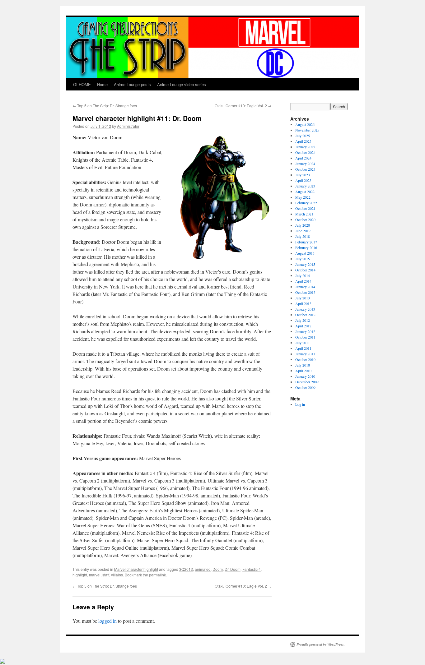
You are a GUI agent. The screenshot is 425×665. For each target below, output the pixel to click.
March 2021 (304, 213)
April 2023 (303, 180)
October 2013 (305, 292)
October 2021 (305, 208)
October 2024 (305, 152)
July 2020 (302, 225)
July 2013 (302, 297)
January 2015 (305, 264)
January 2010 (305, 376)
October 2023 (305, 169)
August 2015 (305, 253)
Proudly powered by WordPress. (321, 644)
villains (117, 574)
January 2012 (305, 331)
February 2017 (306, 241)
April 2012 (303, 325)
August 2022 (305, 191)
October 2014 (305, 269)
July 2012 (302, 320)
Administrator (128, 126)
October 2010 (305, 359)
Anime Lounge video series (181, 84)
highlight (79, 574)
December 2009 (307, 381)
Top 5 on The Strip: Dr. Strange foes (104, 105)
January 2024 (305, 163)
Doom (218, 569)
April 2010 (303, 370)
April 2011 (303, 348)
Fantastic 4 (251, 569)
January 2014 (305, 286)
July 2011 (302, 342)
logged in (107, 620)
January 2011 (305, 353)
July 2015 (302, 258)
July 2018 (302, 236)
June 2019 (303, 230)
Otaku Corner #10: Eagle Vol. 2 (243, 105)
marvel (94, 574)
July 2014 (302, 275)
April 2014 (303, 281)
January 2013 (305, 309)
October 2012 (305, 314)
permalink (157, 574)
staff (105, 574)
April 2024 (303, 157)
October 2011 (305, 337)
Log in (300, 404)
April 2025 (303, 141)
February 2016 (306, 247)
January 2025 (305, 146)
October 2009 (305, 387)
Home (102, 84)
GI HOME (82, 84)
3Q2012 (186, 569)
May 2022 (303, 197)
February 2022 (306, 202)
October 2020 (305, 219)
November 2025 (307, 129)
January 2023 (305, 185)
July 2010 (302, 365)
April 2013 (303, 303)
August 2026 (305, 124)
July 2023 (302, 174)
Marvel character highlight (136, 569)
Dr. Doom (233, 569)
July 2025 (302, 135)
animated (203, 569)
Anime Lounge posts (132, 84)
